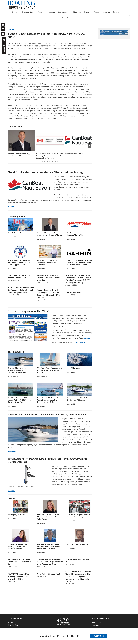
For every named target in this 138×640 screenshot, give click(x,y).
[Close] (136, 629)
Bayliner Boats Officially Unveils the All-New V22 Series (79, 398)
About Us (11, 622)
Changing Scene (28, 12)
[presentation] (21, 140)
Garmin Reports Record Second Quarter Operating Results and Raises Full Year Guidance (79, 262)
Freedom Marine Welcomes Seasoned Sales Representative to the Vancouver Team (49, 546)
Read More (12, 207)
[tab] (41, 161)
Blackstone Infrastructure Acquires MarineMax (77, 233)
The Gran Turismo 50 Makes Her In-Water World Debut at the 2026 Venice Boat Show (19, 399)
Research (106, 12)
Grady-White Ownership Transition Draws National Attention (47, 262)
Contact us (95, 625)
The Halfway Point (73, 292)
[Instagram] (3, 33)
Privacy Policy (96, 622)
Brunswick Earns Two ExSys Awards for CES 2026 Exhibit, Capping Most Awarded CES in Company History (78, 279)
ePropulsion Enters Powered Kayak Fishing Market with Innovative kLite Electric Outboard (47, 460)
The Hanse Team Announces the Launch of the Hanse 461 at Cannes (49, 370)
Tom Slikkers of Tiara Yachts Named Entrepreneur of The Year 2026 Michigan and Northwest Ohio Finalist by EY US (78, 576)
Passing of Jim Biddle (16, 514)
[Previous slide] (10, 145)
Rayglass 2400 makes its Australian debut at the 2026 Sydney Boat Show (17, 370)
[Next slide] (89, 145)
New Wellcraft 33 (73, 368)
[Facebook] (3, 25)
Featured (41, 12)
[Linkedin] (3, 29)
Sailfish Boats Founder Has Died (77, 560)
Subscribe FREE (4, 45)
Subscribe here (81, 342)
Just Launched (64, 12)
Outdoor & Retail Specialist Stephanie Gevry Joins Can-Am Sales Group (49, 516)
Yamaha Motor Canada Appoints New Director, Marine (21, 154)
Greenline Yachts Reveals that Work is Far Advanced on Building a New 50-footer (49, 399)
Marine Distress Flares (74, 153)
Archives (86, 338)
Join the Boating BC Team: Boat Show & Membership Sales (79, 515)
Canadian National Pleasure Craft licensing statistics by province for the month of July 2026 (49, 155)
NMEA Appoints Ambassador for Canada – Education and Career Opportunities (19, 262)
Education (77, 12)
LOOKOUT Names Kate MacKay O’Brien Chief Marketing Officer (17, 546)
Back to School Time (16, 232)
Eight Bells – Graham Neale (78, 544)
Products (51, 12)
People (96, 12)
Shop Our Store (13, 625)
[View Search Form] (128, 14)
